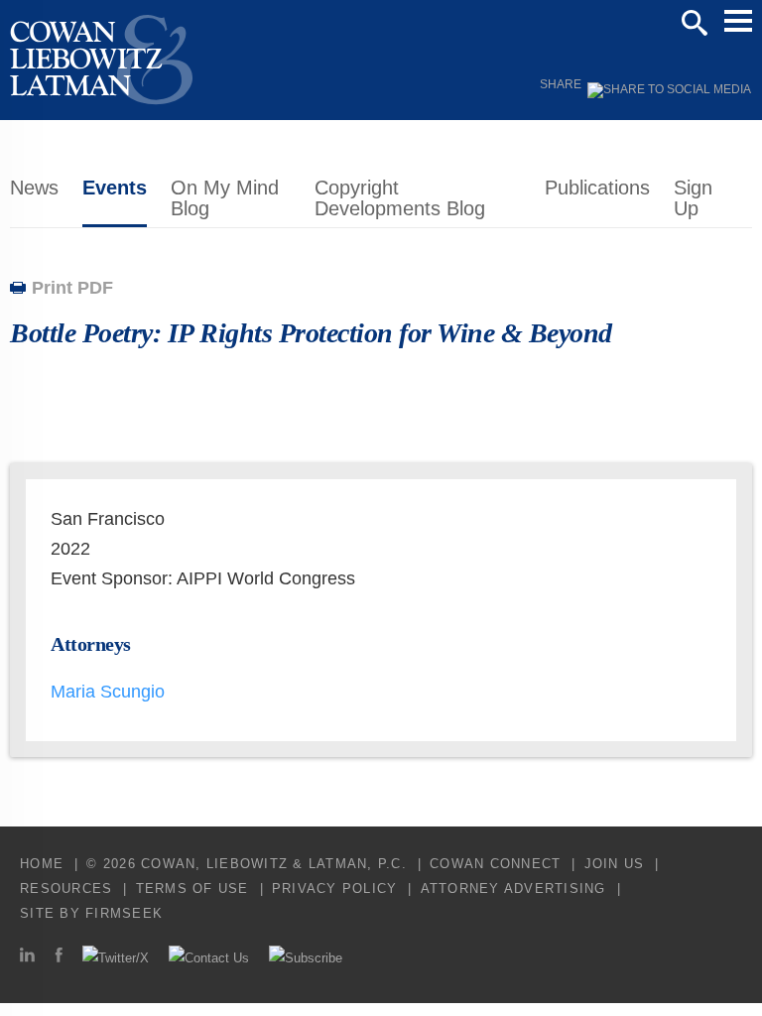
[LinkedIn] (27, 958)
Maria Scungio (108, 691)
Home (42, 863)
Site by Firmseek (91, 913)
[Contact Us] (209, 958)
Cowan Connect (495, 863)
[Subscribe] (305, 958)
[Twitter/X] (115, 958)
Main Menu (738, 21)
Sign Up (693, 198)
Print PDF (72, 288)
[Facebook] (59, 958)
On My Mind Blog (225, 198)
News (34, 187)
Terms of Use (192, 888)
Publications (597, 187)
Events (114, 187)
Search (694, 23)
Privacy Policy (335, 888)
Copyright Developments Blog (400, 198)
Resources (66, 888)
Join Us (614, 863)
